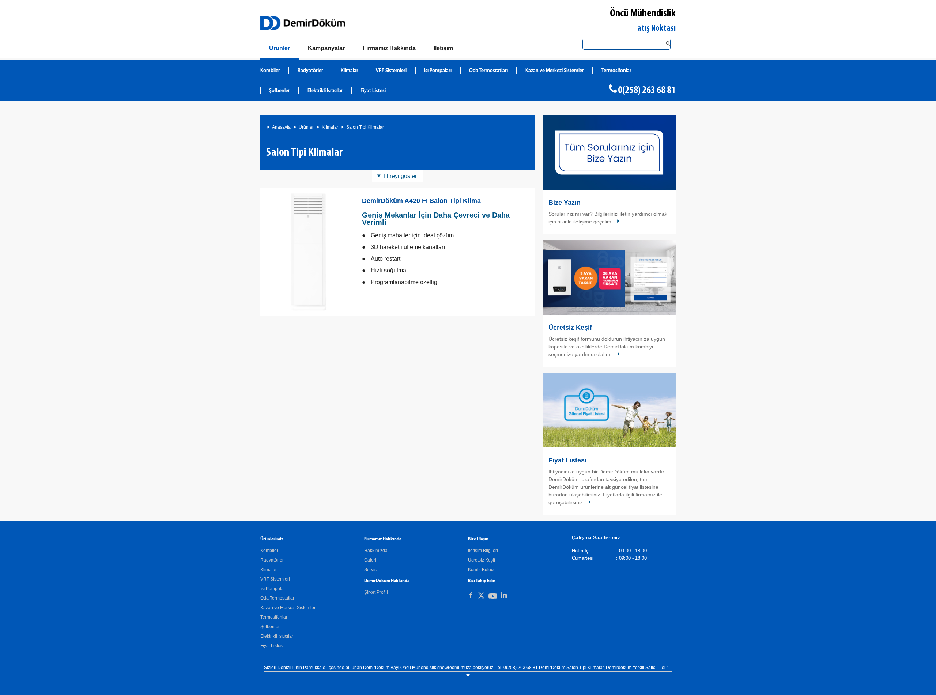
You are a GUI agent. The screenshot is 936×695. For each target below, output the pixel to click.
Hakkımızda (376, 550)
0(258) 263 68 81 (647, 91)
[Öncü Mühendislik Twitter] (481, 597)
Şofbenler (279, 91)
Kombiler (270, 70)
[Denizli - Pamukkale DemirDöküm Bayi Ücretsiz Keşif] (609, 277)
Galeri (370, 560)
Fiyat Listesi (373, 91)
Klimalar (349, 70)
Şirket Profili (376, 592)
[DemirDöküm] (302, 23)
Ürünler (306, 127)
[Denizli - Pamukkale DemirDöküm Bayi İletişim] (609, 152)
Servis (370, 569)
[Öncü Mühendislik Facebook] (471, 595)
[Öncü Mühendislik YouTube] (492, 597)
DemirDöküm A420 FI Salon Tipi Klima (421, 200)
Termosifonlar (616, 70)
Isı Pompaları (438, 70)
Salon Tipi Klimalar (365, 127)
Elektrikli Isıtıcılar (325, 91)
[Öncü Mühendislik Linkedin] (504, 595)
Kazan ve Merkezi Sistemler (554, 70)
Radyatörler (310, 70)
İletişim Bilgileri (483, 550)
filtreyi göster (400, 176)
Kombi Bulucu (482, 569)
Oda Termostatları (488, 70)
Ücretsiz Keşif (570, 327)
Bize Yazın (564, 202)
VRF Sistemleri (391, 70)
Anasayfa (281, 127)
